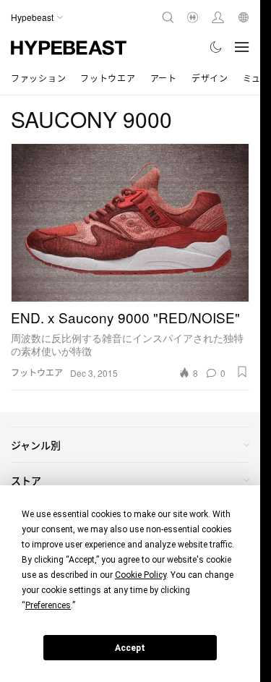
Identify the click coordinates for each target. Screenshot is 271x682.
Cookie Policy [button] (140, 575)
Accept (130, 648)
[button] (242, 372)
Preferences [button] (48, 605)
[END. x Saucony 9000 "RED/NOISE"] (130, 222)
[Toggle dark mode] (216, 47)
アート (163, 78)
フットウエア (107, 78)
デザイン (210, 78)
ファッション (38, 78)
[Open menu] (242, 47)
